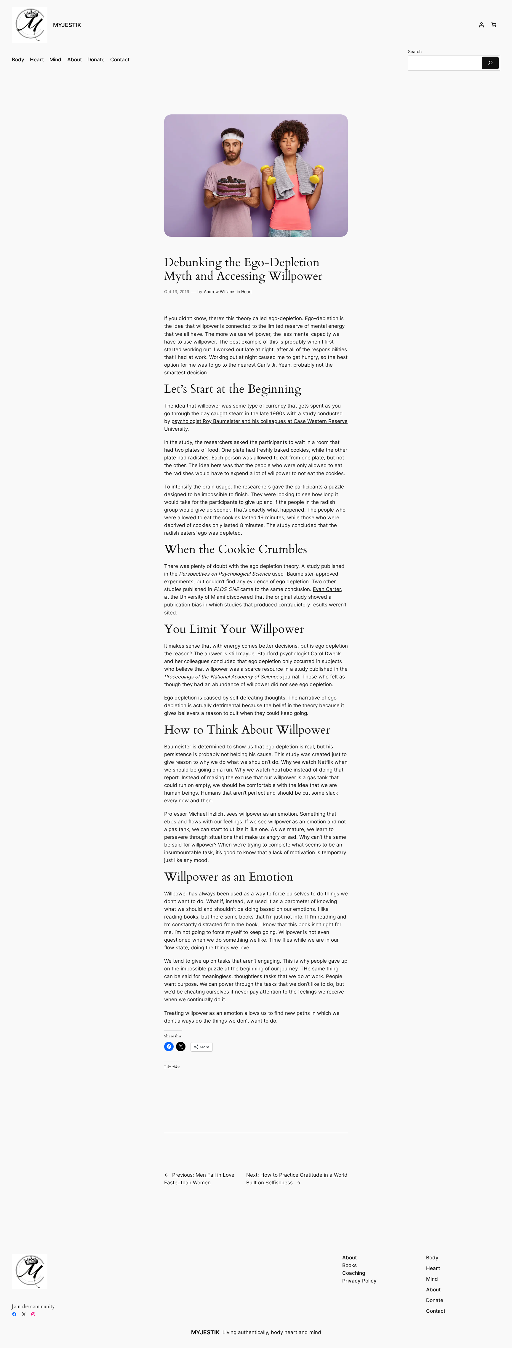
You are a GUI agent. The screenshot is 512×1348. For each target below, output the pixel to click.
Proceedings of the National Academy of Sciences (223, 677)
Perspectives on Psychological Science (225, 574)
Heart (246, 291)
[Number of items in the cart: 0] (494, 25)
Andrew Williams (219, 291)
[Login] (481, 25)
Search (415, 51)
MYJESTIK (67, 24)
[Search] (490, 63)
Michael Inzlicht (206, 814)
